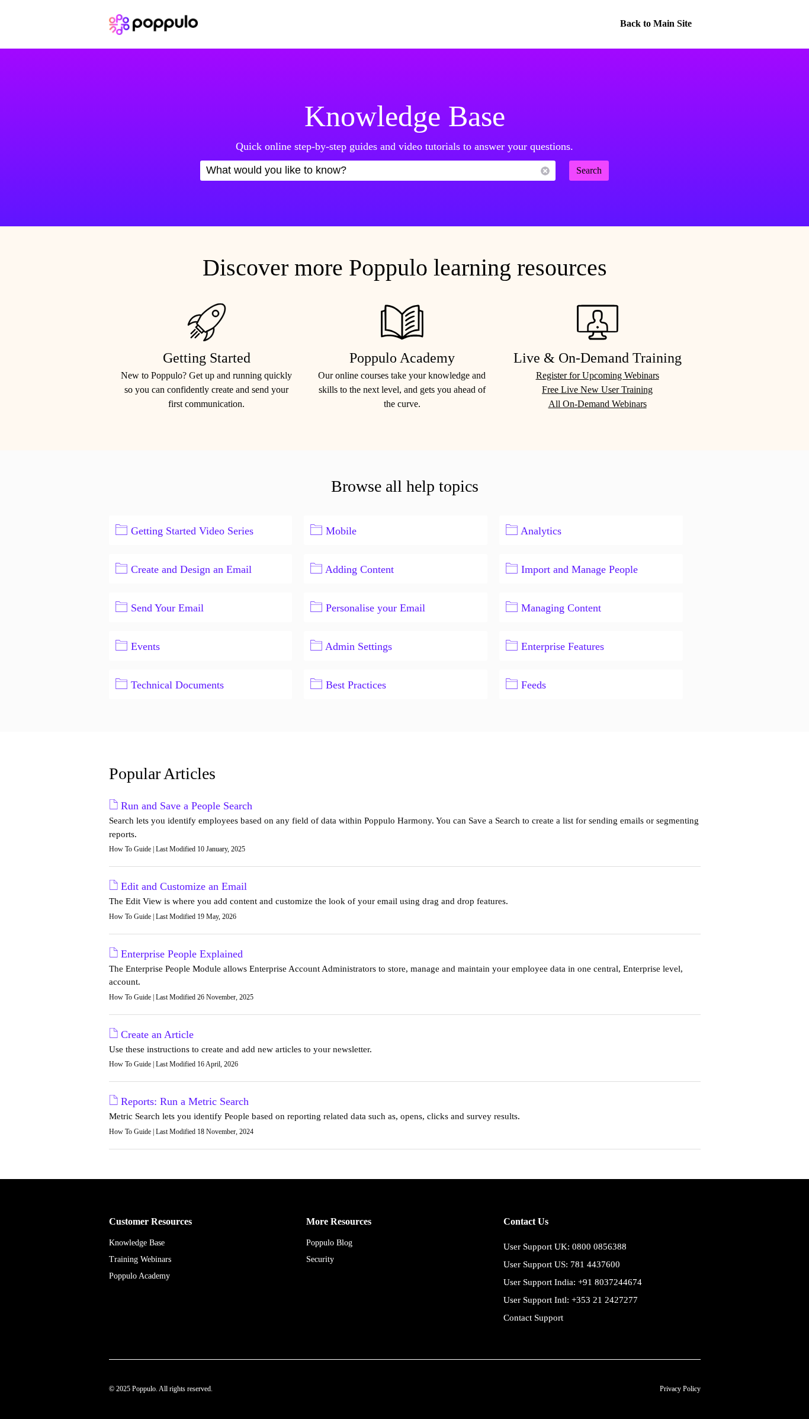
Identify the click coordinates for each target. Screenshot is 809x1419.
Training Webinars (140, 1259)
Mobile (341, 531)
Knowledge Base (137, 1242)
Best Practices (356, 685)
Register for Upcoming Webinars (597, 375)
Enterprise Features (562, 646)
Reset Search (545, 171)
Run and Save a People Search (186, 806)
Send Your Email (167, 608)
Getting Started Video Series (192, 531)
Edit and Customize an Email (184, 886)
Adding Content (359, 569)
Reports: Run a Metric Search (185, 1101)
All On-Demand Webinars (597, 404)
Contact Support (533, 1317)
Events (145, 646)
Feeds (533, 685)
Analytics (541, 531)
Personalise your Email (375, 608)
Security (320, 1259)
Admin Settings (358, 646)
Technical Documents (177, 685)
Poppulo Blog (329, 1242)
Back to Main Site (656, 23)
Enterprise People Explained (182, 954)
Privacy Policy (680, 1389)
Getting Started (207, 358)
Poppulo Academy (402, 358)
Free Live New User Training (597, 390)
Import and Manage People (579, 569)
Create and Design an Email (191, 569)
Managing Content (561, 608)
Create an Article (157, 1034)
